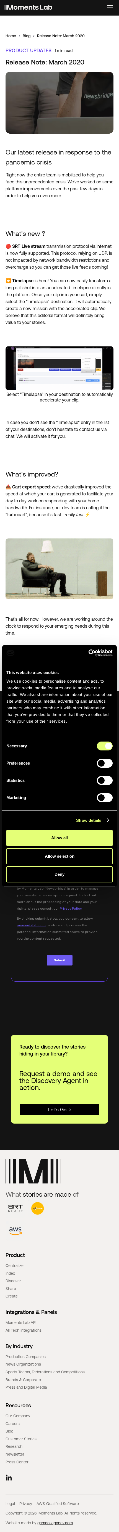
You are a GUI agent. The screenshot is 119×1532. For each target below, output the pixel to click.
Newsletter (15, 1454)
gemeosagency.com (55, 1523)
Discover (13, 1281)
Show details (88, 820)
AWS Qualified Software (58, 1503)
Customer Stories (21, 1439)
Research (14, 1446)
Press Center (17, 1462)
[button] (110, 7)
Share (11, 1288)
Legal (10, 1503)
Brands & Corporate (23, 1380)
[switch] (105, 763)
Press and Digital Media (26, 1387)
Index (10, 1273)
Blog (26, 36)
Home (11, 36)
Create (12, 1296)
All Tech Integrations (24, 1330)
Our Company (18, 1416)
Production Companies (26, 1356)
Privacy (25, 1503)
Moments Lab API (21, 1322)
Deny (59, 874)
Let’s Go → (59, 1109)
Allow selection (59, 856)
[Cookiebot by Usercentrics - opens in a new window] (88, 653)
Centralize (15, 1265)
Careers (13, 1423)
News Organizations (23, 1364)
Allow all (59, 837)
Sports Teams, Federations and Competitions (45, 1372)
